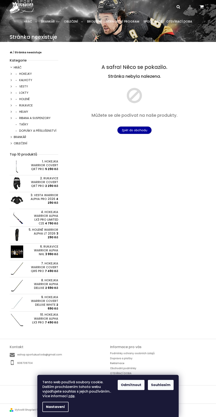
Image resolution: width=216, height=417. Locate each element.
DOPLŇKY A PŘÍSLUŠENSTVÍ (37, 131)
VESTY (23, 86)
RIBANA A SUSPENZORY (34, 118)
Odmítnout (131, 384)
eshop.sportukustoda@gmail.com (39, 354)
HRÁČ (18, 67)
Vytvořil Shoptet (25, 410)
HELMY (23, 112)
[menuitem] (30, 21)
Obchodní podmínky (123, 368)
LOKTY (23, 93)
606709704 (25, 363)
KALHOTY (25, 80)
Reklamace (117, 363)
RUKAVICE (25, 105)
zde (71, 396)
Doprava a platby (121, 358)
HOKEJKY (25, 74)
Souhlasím (160, 384)
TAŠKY (23, 124)
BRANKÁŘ (20, 137)
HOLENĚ (24, 99)
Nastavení (55, 406)
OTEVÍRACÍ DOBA (120, 373)
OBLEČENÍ (20, 143)
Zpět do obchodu (134, 130)
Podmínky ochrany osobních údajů (132, 353)
